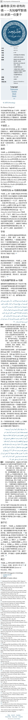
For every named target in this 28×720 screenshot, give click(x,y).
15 (4, 370)
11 (21, 267)
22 (7, 518)
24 (6, 555)
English (14, 91)
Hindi (14, 94)
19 (10, 459)
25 (1, 564)
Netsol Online (17, 718)
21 (18, 509)
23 (24, 532)
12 (7, 276)
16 (6, 374)
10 (16, 253)
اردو (14, 98)
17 (17, 390)
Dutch (14, 96)
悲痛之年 (5, 576)
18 (9, 399)
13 (14, 321)
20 (24, 507)
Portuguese (14, 89)
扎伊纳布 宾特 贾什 (7, 574)
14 (13, 356)
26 (23, 564)
